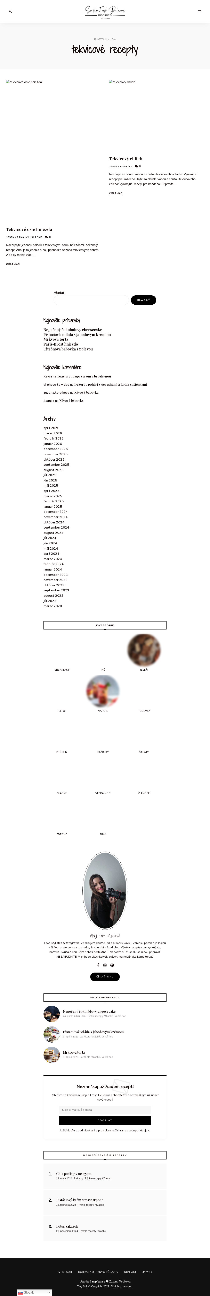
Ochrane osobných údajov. (139, 660)
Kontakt (130, 678)
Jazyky (145, 678)
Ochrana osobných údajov (99, 678)
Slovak (28, 1292)
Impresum (67, 678)
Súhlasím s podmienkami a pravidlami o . (106, 660)
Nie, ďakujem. (105, 1282)
